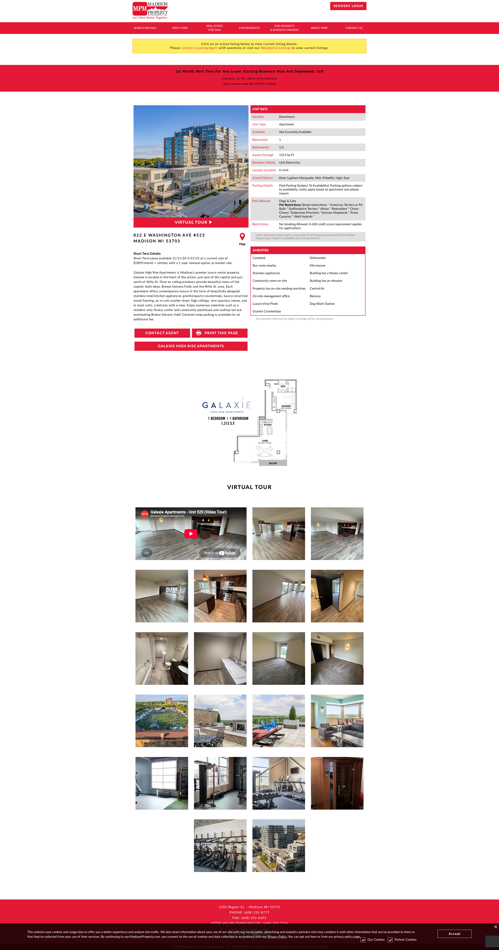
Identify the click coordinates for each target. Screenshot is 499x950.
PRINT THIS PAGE (219, 333)
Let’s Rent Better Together (150, 17)
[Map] (242, 239)
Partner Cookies (406, 939)
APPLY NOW (180, 28)
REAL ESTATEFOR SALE (214, 28)
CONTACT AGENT (162, 333)
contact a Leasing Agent (199, 48)
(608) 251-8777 (256, 912)
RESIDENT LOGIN (348, 6)
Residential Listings (276, 48)
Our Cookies (376, 939)
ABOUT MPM (319, 28)
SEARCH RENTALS (145, 28)
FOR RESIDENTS (249, 28)
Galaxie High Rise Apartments (191, 346)
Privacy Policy (277, 936)
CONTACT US (354, 28)
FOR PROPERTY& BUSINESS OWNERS (284, 28)
